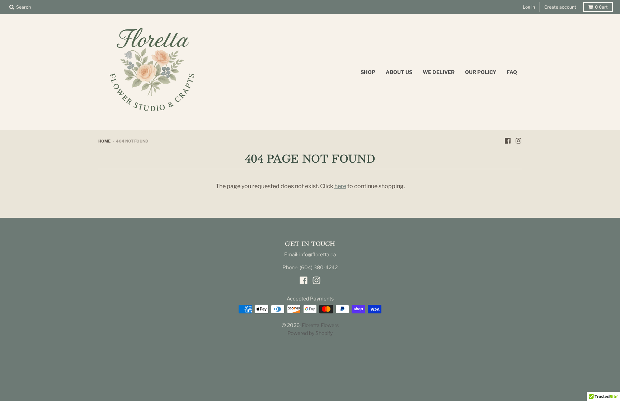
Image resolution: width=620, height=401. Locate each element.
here (340, 186)
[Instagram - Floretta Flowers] (518, 140)
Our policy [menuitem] (480, 72)
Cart (601, 7)
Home (104, 141)
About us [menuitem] (399, 72)
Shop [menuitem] (368, 72)
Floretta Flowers (320, 325)
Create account (560, 7)
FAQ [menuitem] (512, 72)
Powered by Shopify (310, 333)
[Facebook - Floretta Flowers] (507, 140)
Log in (529, 7)
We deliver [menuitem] (439, 72)
